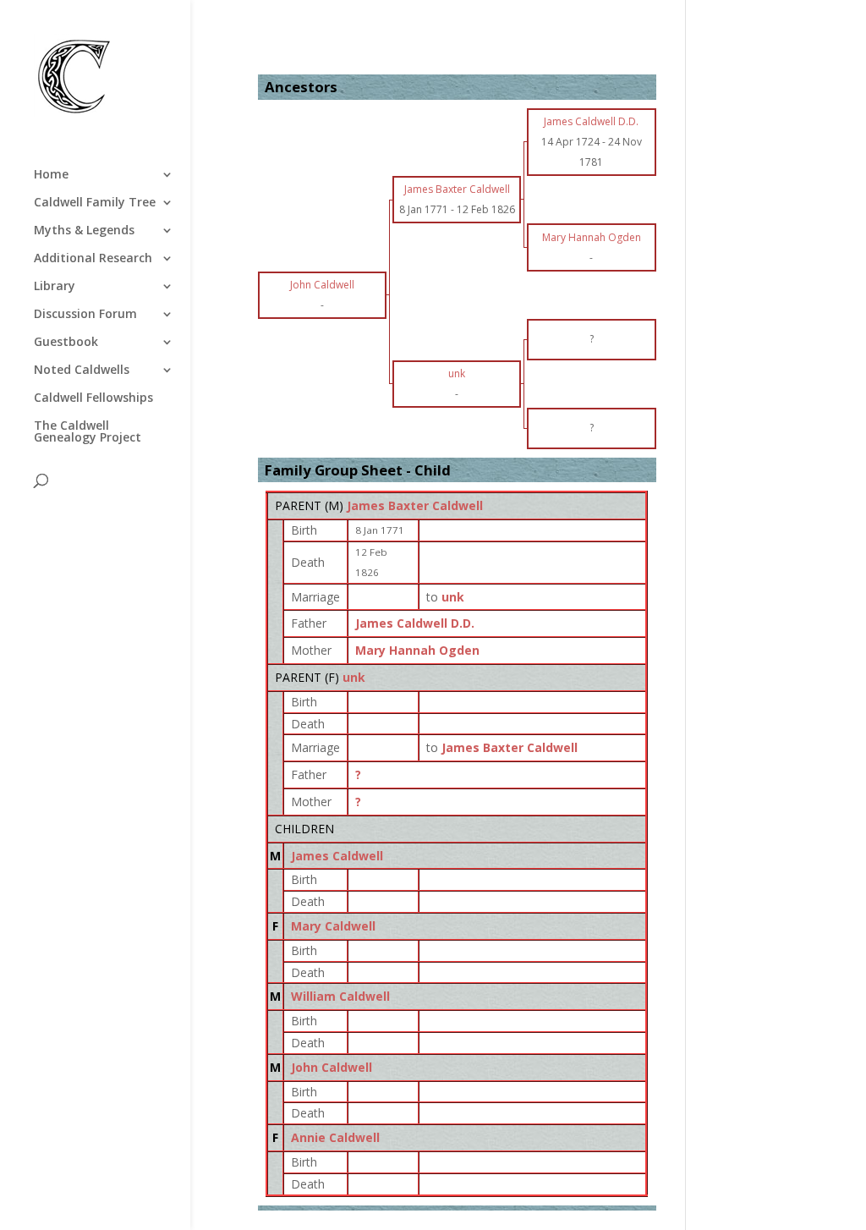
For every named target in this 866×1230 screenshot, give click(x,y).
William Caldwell (340, 996)
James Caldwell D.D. (414, 623)
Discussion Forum (85, 314)
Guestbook (66, 342)
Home (51, 175)
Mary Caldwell (333, 926)
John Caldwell (331, 1067)
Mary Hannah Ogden (417, 650)
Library (54, 287)
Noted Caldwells (81, 370)
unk (354, 677)
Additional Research (93, 259)
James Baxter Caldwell (415, 505)
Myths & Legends (84, 231)
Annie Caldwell (335, 1137)
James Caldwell (337, 856)
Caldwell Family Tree (95, 203)
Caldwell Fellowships (93, 398)
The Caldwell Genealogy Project (87, 432)
